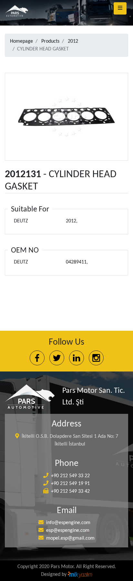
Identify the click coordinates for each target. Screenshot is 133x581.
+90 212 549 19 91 (70, 483)
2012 (73, 41)
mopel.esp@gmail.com (70, 538)
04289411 (76, 262)
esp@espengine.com (67, 530)
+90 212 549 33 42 (70, 491)
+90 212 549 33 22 (70, 476)
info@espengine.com (68, 522)
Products (50, 41)
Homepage (21, 41)
